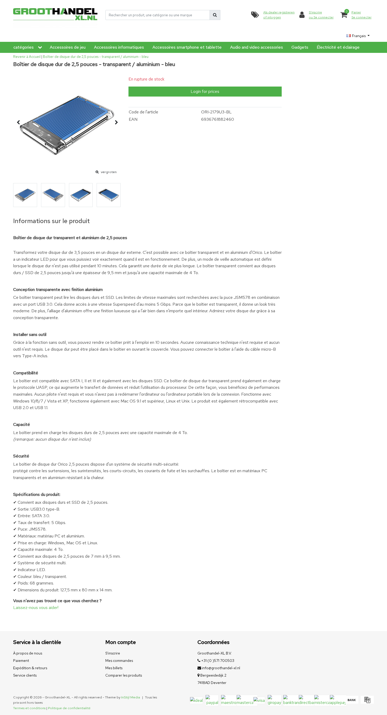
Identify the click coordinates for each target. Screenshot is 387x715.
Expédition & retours (30, 668)
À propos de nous (27, 653)
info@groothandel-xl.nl (221, 668)
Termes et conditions (29, 708)
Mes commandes (119, 660)
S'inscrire (112, 653)
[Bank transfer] (351, 702)
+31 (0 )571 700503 (217, 660)
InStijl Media (130, 697)
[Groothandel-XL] (55, 15)
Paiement (21, 660)
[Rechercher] (215, 15)
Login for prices (205, 91)
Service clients (25, 675)
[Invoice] (366, 702)
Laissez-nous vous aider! (35, 607)
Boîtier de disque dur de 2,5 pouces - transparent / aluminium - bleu (95, 56)
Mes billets (113, 668)
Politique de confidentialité (69, 708)
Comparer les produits (123, 675)
